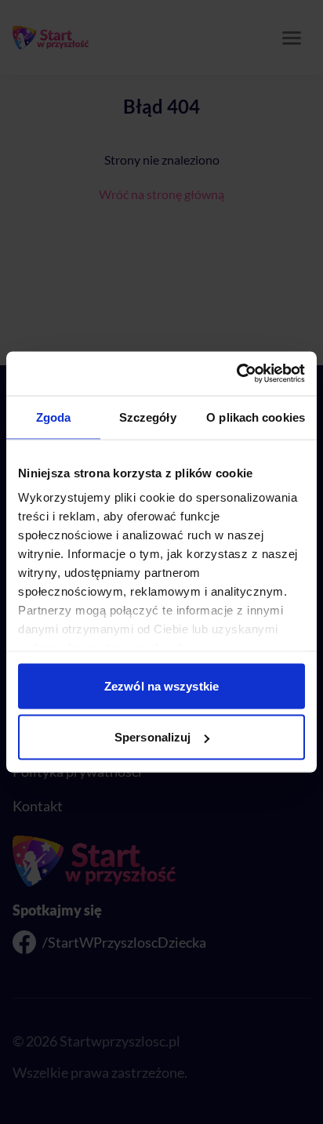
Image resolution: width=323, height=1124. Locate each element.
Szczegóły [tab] (147, 416)
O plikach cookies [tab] (255, 416)
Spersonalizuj (152, 737)
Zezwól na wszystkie (161, 685)
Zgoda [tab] (53, 416)
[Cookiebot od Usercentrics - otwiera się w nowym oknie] (236, 374)
